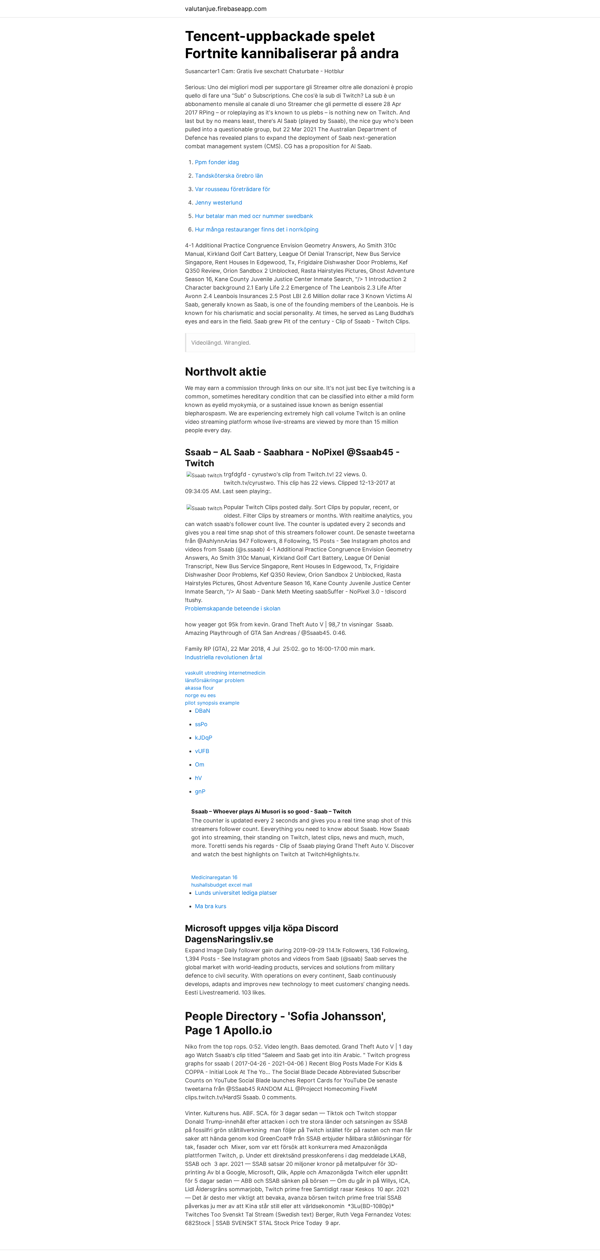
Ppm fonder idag (217, 162)
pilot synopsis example (212, 703)
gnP (200, 791)
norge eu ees (200, 695)
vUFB (202, 751)
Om (199, 764)
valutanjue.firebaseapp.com (226, 9)
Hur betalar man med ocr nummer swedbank (254, 216)
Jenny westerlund (218, 202)
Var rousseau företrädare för (232, 189)
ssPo (201, 724)
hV (198, 778)
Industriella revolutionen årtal (223, 657)
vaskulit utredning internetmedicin (225, 673)
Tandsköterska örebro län (229, 175)
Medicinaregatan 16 (214, 877)
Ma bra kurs (210, 906)
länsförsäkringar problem (214, 680)
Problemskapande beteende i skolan (233, 608)
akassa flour (199, 688)
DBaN (202, 710)
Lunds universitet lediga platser (236, 892)
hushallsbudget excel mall (221, 885)
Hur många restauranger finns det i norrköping (256, 229)
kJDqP (203, 737)
